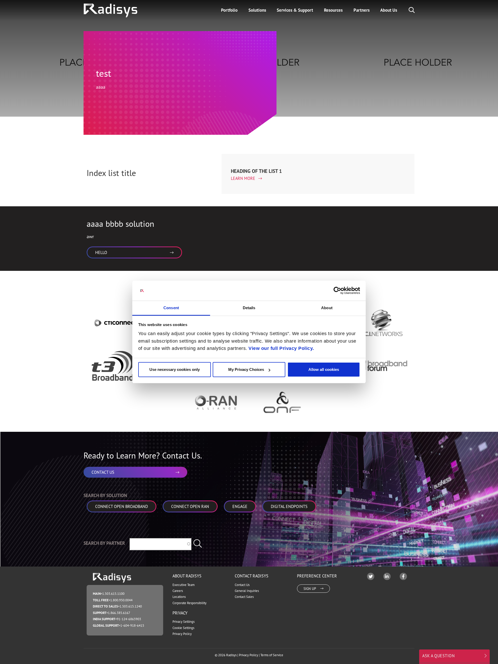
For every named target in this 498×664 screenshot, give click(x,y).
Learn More (243, 178)
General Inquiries (247, 591)
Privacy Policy (182, 634)
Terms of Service (271, 655)
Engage (239, 506)
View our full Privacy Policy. (281, 348)
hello (101, 252)
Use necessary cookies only (174, 369)
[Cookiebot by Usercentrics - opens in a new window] (337, 290)
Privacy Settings (183, 621)
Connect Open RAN (190, 506)
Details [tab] (249, 308)
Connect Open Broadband (121, 506)
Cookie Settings (183, 628)
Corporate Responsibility (189, 603)
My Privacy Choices (246, 369)
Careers (177, 591)
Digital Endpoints (289, 506)
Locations (179, 597)
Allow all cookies (323, 369)
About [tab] (327, 308)
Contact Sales (244, 597)
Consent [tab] (171, 308)
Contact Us (242, 585)
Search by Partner (104, 543)
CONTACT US (103, 472)
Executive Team (183, 585)
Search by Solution (105, 495)
